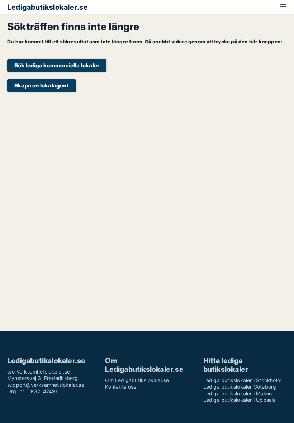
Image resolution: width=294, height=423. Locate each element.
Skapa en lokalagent (41, 85)
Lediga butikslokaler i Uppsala (239, 400)
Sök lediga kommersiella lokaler (56, 65)
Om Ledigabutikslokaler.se (137, 380)
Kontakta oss (120, 387)
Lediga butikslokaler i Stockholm (242, 380)
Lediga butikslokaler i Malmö (237, 393)
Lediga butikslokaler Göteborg (239, 387)
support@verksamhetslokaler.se (45, 385)
